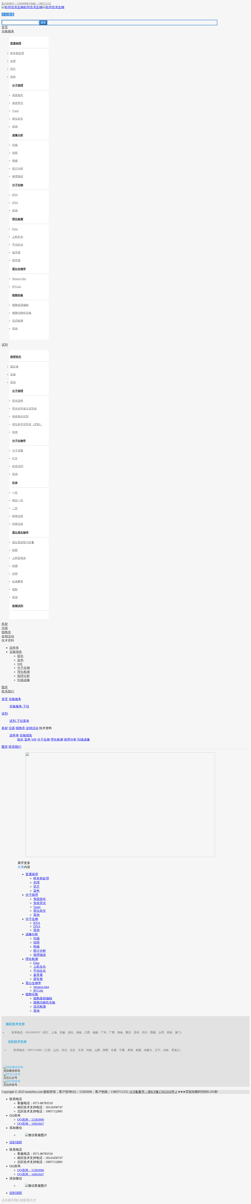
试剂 (5, 713)
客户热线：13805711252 (38, 3)
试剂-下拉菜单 (19, 721)
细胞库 (20, 728)
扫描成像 (83, 739)
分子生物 (17, 185)
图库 (5, 746)
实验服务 (15, 699)
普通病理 (15, 43)
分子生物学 (19, 440)
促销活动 (32, 728)
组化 (20, 739)
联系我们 (15, 746)
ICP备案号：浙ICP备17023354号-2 (153, 1091)
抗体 (15, 482)
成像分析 (17, 135)
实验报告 (26, 735)
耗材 (5, 728)
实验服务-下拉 (19, 706)
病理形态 (15, 356)
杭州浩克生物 (33, 7)
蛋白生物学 (19, 269)
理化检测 (17, 219)
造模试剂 (17, 605)
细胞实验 (17, 295)
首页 (5, 699)
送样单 (14, 735)
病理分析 (70, 739)
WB (33, 739)
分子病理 (17, 85)
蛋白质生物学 (20, 532)
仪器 (12, 728)
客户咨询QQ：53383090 (14, 3)
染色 (27, 739)
